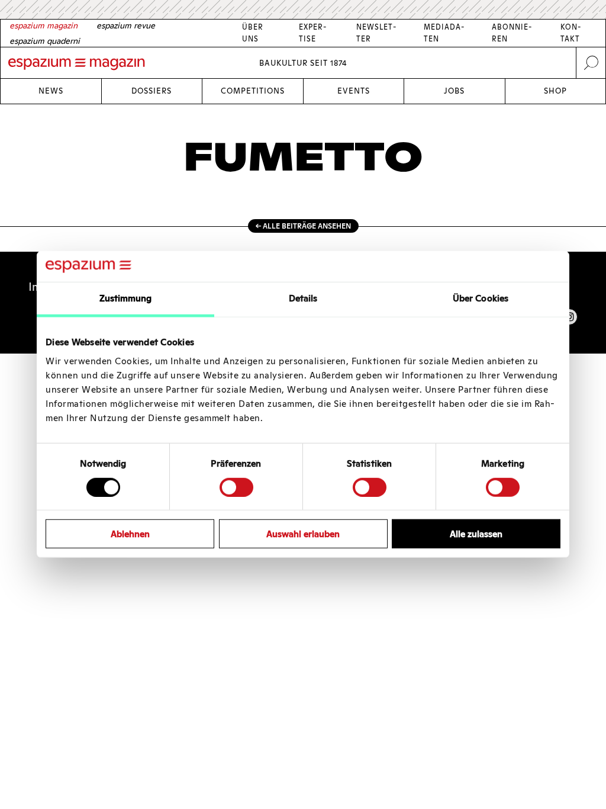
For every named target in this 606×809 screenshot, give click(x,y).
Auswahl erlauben (303, 534)
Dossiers (151, 91)
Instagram (569, 317)
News (50, 91)
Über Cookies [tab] (480, 298)
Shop (555, 91)
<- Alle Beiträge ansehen (303, 226)
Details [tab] (303, 298)
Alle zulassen (476, 534)
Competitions (253, 91)
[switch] (236, 486)
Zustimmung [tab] (125, 298)
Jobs (454, 91)
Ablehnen (130, 534)
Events (353, 91)
